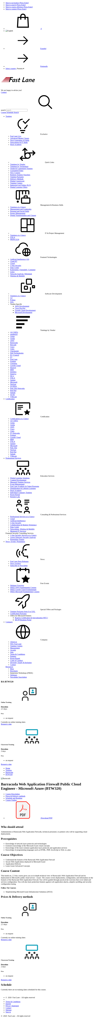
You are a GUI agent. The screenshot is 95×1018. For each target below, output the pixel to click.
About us (13, 642)
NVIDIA (13, 386)
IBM (12, 370)
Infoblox (13, 372)
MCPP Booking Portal (23, 620)
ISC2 (12, 376)
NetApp (13, 384)
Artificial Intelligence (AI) (19, 259)
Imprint (8, 1004)
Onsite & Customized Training (21, 169)
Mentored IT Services (18, 531)
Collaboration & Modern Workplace (23, 525)
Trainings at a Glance (18, 207)
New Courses (15, 173)
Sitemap (8, 1010)
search (3, 110)
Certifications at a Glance (19, 419)
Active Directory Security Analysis (23, 537)
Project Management (17, 213)
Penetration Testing (17, 539)
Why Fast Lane (15, 644)
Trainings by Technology (19, 166)
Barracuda (14, 343)
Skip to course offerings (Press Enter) (19, 7)
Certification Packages (18, 614)
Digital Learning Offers (18, 187)
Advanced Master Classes (19, 138)
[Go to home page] (18, 88)
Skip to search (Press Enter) (16, 5)
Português (44, 66)
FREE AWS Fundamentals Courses (23, 588)
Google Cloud (15, 366)
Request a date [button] (6, 724)
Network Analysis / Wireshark (21, 274)
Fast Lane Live (15, 136)
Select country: (11, 69)
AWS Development (22, 306)
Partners (13, 656)
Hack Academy (16, 145)
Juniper (13, 380)
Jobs (11, 652)
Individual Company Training (21, 493)
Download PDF (46, 818)
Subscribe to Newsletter (19, 566)
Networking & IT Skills (19, 142)
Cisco (12, 347)
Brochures (14, 671)
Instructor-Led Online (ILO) (20, 185)
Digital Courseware (17, 181)
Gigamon (13, 363)
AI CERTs (14, 332)
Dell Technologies (17, 353)
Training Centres (16, 646)
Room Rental (15, 495)
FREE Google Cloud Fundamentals (23, 590)
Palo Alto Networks (17, 388)
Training (9, 116)
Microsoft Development (23, 312)
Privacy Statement (12, 1006)
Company (9, 622)
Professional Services (13, 458)
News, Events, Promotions (15, 542)
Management (15, 648)
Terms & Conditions (17, 654)
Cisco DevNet (20, 308)
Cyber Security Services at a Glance (23, 535)
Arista (12, 336)
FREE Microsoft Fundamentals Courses (24, 592)
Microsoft (13, 382)
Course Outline (11, 800)
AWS (12, 341)
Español (43, 49)
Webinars (13, 675)
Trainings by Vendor (17, 164)
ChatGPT (13, 261)
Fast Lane (13, 359)
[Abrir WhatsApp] (89, 1012)
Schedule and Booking (14, 798)
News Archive (15, 563)
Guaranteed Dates (16, 171)
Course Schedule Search (10, 112)
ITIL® (12, 237)
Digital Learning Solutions (20, 478)
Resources (9, 667)
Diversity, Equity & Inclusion (21, 663)
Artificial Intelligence (18, 521)
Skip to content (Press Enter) (16, 9)
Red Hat (13, 390)
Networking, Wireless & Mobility (22, 529)
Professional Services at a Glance (22, 517)
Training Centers (16, 183)
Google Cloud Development (25, 310)
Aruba (12, 339)
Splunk (12, 393)
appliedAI (13, 334)
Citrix (12, 349)
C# (11, 298)
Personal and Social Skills (19, 211)
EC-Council (14, 355)
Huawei (13, 368)
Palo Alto (13, 448)
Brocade (13, 345)
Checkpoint (14, 351)
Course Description (13, 794)
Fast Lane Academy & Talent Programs (24, 486)
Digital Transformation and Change (23, 215)
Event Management (17, 484)
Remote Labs (15, 497)
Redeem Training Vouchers (20, 175)
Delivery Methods (16, 179)
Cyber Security (15, 266)
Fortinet (13, 361)
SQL (12, 302)
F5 (11, 357)
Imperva (13, 374)
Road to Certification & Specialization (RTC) (31, 618)
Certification (10, 399)
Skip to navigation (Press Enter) (17, 3)
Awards (13, 650)
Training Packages (17, 177)
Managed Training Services (20, 482)
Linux (12, 272)
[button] (20, 69)
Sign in (8, 1012)
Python (12, 300)
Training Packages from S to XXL (22, 612)
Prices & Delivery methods (15, 796)
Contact (4, 92)
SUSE (12, 395)
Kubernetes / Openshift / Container (22, 270)
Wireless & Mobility (17, 276)
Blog (12, 669)
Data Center (14, 268)
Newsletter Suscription (18, 677)
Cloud (12, 263)
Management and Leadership (20, 209)
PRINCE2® (14, 239)
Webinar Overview (17, 585)
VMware (13, 397)
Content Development (18, 480)
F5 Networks (15, 433)
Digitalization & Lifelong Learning (23, 488)
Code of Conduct (16, 660)
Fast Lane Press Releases (19, 561)
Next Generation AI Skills (19, 140)
